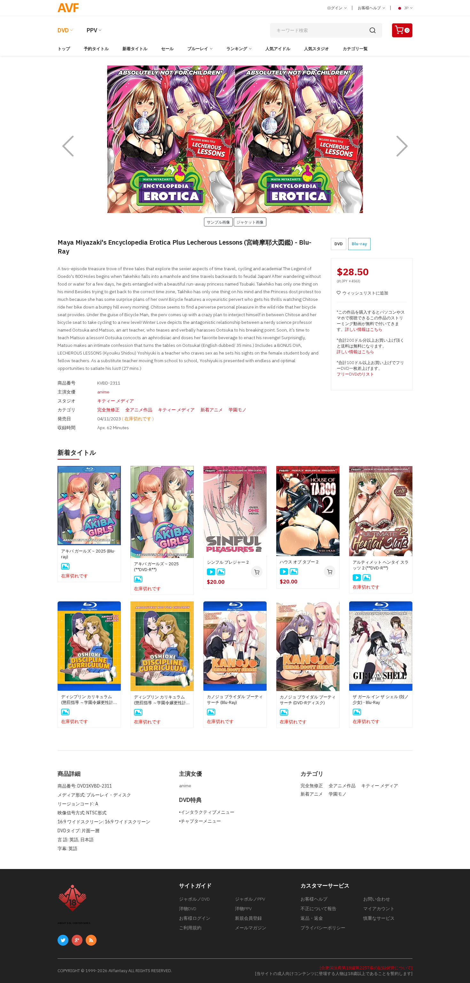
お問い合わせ (376, 899)
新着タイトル (134, 48)
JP (406, 7)
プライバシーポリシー (323, 928)
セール (167, 48)
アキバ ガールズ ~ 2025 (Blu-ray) (88, 554)
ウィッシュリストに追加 (365, 293)
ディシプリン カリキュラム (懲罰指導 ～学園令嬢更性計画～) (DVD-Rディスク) (162, 700)
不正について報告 (318, 908)
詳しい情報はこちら (363, 329)
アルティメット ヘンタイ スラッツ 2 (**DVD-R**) (381, 565)
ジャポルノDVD (194, 899)
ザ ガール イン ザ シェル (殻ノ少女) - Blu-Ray (381, 699)
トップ (64, 48)
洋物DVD (187, 908)
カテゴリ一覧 (355, 48)
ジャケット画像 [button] (250, 222)
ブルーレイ (197, 48)
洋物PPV (243, 908)
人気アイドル (277, 48)
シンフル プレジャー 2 (228, 562)
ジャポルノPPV (250, 899)
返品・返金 (312, 918)
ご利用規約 (190, 928)
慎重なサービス (379, 918)
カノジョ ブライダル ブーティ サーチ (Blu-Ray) (235, 699)
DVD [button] (338, 244)
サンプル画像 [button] (218, 222)
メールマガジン (250, 928)
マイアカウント (379, 908)
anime (103, 392)
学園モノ (238, 410)
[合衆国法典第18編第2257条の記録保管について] (366, 968)
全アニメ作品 (138, 410)
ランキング (236, 48)
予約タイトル (96, 48)
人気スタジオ (316, 48)
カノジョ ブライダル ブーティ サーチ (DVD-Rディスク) (308, 699)
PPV (92, 30)
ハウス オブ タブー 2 (299, 562)
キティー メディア (115, 401)
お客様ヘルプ (370, 7)
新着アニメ (211, 410)
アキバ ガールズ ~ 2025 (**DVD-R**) (156, 566)
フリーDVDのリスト (355, 374)
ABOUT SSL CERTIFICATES (74, 923)
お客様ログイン (194, 918)
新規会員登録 (248, 918)
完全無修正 (108, 410)
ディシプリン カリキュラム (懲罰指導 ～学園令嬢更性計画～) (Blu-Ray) (89, 699)
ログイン (335, 7)
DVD (63, 30)
